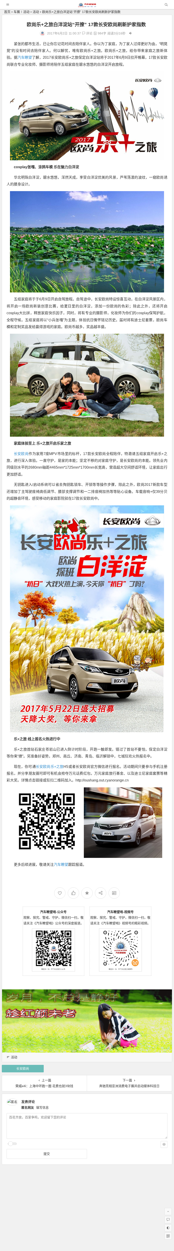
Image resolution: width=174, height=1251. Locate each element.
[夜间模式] (168, 1228)
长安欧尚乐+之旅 (50, 767)
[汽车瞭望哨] (87, 6)
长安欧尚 (21, 454)
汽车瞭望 (24, 57)
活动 (36, 12)
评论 (88, 33)
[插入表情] (164, 1144)
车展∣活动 (21, 12)
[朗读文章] (130, 33)
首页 (7, 12)
